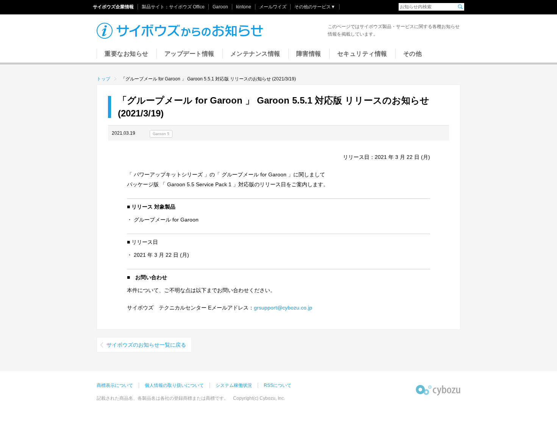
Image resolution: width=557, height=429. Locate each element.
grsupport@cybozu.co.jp (283, 308)
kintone (243, 6)
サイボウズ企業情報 (113, 6)
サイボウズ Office (187, 6)
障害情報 (308, 53)
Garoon (220, 6)
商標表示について (115, 385)
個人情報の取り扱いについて (174, 385)
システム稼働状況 (234, 385)
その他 (412, 53)
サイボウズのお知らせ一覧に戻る (146, 345)
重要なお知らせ (127, 53)
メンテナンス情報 (255, 53)
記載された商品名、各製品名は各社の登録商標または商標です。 (162, 398)
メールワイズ (272, 6)
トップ (103, 79)
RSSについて (277, 385)
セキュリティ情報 (362, 53)
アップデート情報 (189, 53)
